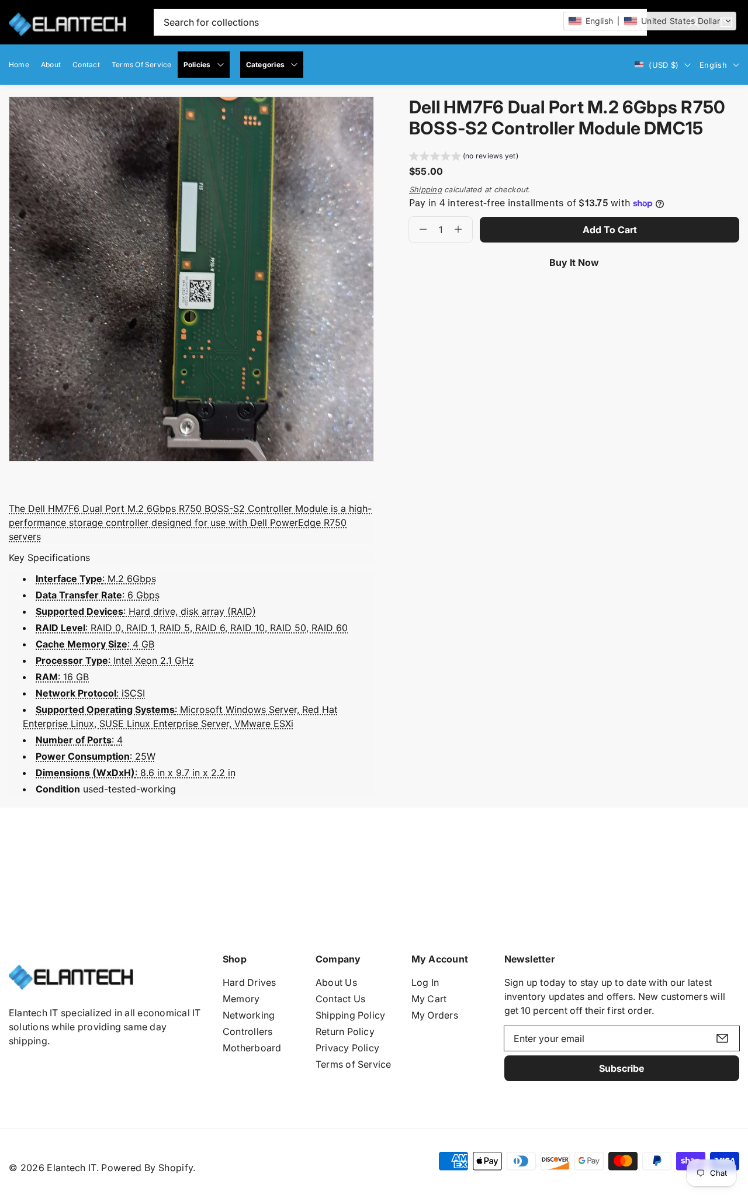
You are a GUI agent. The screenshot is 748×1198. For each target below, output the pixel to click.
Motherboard (252, 1048)
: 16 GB (62, 677)
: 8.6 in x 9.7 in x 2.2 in (136, 772)
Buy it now (574, 262)
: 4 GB (95, 644)
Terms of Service (354, 1064)
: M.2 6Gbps (96, 578)
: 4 (79, 740)
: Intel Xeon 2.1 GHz (115, 660)
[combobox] (400, 22)
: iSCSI (90, 693)
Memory (241, 999)
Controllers (248, 1031)
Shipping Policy (351, 1015)
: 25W (95, 756)
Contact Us (340, 999)
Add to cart (610, 230)
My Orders (434, 1015)
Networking (249, 1015)
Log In (425, 982)
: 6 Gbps (98, 595)
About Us (336, 982)
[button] (463, 157)
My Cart (429, 999)
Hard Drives (249, 982)
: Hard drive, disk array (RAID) (146, 611)
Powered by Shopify (147, 1167)
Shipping (425, 189)
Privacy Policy (347, 1048)
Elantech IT (71, 1167)
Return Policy (345, 1031)
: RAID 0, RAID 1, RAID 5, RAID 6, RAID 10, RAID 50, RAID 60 (192, 627)
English (713, 65)
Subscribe (621, 1068)
